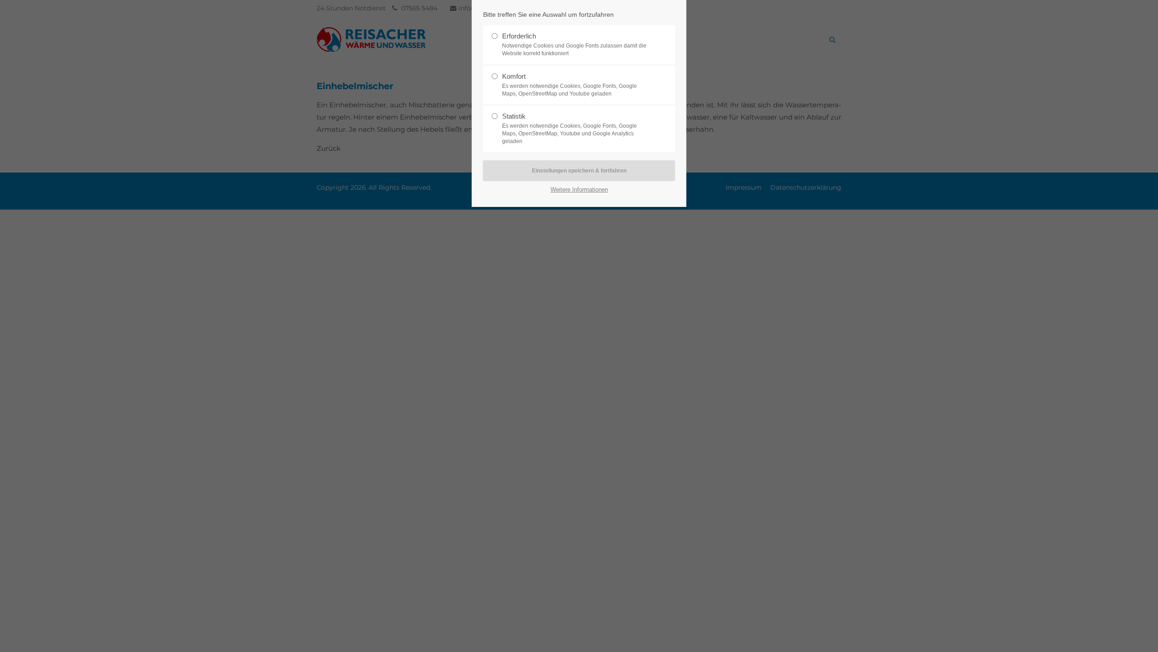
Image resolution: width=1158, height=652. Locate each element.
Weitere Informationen (579, 189)
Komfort (569, 84)
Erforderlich (574, 44)
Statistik (569, 128)
